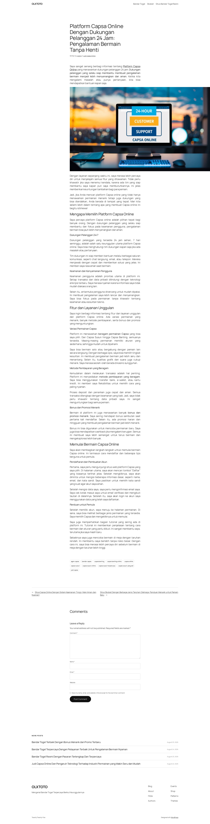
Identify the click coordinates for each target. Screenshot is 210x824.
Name (72, 662)
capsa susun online (89, 566)
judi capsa (74, 570)
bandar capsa (86, 561)
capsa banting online (114, 561)
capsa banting (99, 561)
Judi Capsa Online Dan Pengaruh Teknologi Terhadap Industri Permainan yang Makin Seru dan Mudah (86, 763)
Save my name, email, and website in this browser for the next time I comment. (98, 693)
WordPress (174, 817)
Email (72, 672)
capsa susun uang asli (125, 566)
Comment (74, 633)
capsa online (128, 561)
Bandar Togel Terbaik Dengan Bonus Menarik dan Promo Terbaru (66, 742)
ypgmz (79, 56)
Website (72, 682)
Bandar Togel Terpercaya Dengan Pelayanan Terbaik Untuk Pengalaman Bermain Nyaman (79, 749)
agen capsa (75, 561)
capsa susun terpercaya (107, 566)
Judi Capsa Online (89, 56)
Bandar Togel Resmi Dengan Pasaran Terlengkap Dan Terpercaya (66, 756)
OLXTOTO (37, 3)
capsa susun (75, 566)
